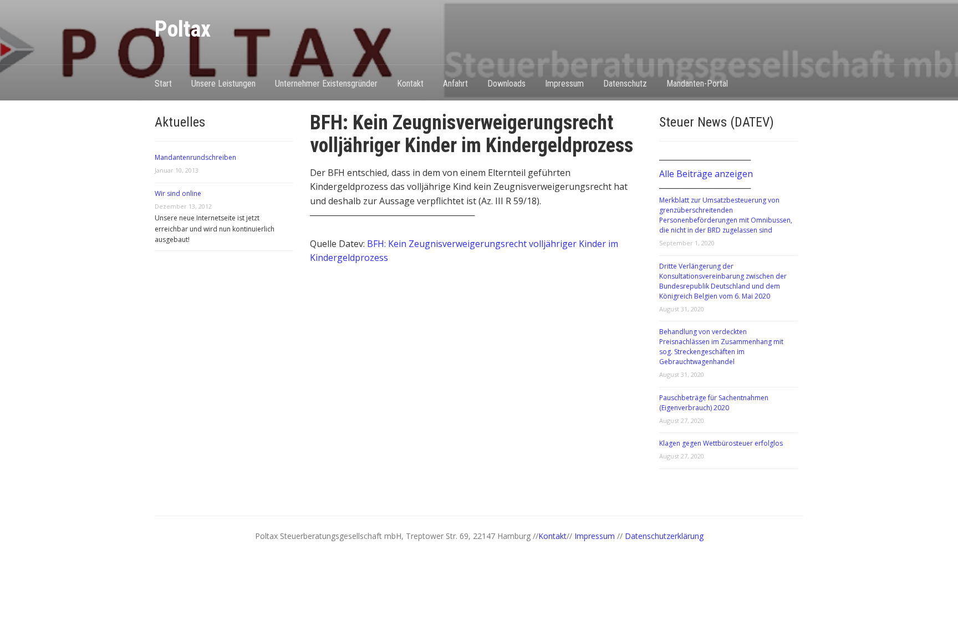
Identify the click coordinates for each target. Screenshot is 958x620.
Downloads (506, 83)
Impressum (564, 83)
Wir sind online (178, 193)
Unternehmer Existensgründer (326, 83)
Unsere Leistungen (223, 83)
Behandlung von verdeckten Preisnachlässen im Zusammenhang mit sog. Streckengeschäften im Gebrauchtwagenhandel (721, 346)
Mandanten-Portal (697, 83)
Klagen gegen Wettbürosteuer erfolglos (721, 443)
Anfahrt (455, 83)
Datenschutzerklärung (664, 536)
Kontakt (410, 83)
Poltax (183, 29)
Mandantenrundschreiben (195, 157)
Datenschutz (625, 83)
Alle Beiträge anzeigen (706, 174)
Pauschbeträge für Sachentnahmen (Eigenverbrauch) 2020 (713, 402)
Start (163, 83)
